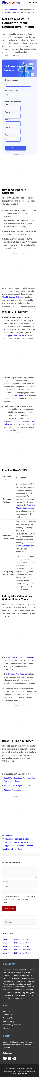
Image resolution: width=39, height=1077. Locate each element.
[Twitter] (14, 1059)
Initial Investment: (11, 80)
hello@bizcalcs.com (16, 1042)
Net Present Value (21, 839)
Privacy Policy (8, 1022)
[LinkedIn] (9, 1059)
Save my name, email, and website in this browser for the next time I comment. (19, 899)
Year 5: (7, 135)
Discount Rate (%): (11, 91)
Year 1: (7, 104)
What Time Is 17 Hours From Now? (16, 943)
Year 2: (7, 112)
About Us (6, 1011)
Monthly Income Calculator (13, 297)
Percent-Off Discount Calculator (21, 657)
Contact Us (7, 1015)
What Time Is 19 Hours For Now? (16, 940)
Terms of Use (8, 1018)
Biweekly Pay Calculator (18, 674)
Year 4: (7, 127)
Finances (13, 10)
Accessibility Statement (12, 1025)
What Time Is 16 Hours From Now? (16, 950)
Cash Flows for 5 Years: (13, 101)
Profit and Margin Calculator (16, 842)
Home (4, 10)
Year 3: (7, 120)
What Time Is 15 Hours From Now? (16, 953)
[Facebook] (5, 1059)
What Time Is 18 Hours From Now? (16, 946)
